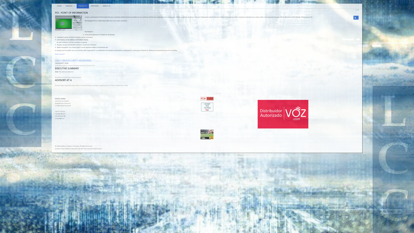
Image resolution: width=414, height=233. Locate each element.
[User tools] (356, 18)
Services (69, 6)
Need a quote (59, 54)
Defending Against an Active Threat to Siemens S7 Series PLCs (75, 66)
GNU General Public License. (93, 149)
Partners (95, 6)
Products (83, 6)
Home (59, 6)
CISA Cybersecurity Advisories (73, 60)
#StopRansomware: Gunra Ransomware (68, 77)
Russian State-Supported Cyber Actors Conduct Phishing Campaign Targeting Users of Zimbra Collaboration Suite (91, 85)
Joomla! (57, 149)
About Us (106, 6)
